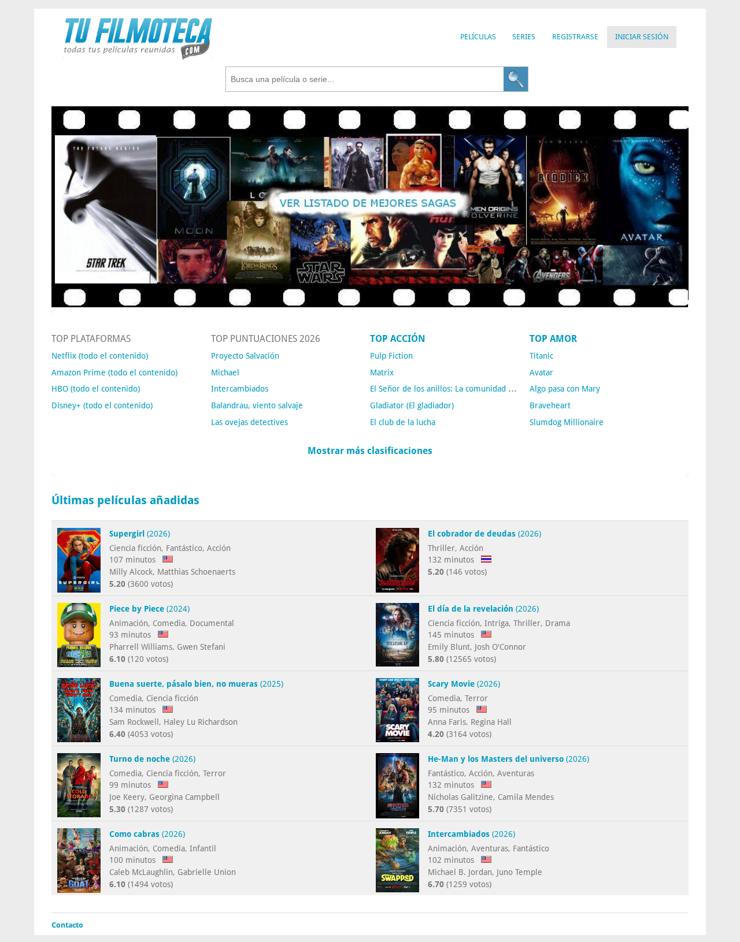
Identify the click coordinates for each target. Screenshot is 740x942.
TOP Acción (398, 338)
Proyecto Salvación (245, 355)
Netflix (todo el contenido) (99, 355)
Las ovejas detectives (249, 422)
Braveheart (550, 405)
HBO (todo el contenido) (95, 388)
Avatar (541, 372)
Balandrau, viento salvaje (257, 405)
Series (523, 36)
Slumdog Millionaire (567, 422)
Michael (225, 372)
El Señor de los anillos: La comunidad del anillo (456, 388)
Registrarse (575, 36)
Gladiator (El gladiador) (412, 405)
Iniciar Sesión (641, 36)
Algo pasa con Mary (565, 388)
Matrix (382, 372)
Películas (478, 36)
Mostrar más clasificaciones (370, 450)
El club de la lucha (402, 422)
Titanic (541, 355)
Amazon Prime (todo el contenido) (114, 372)
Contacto (67, 925)
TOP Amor (553, 338)
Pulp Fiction (391, 355)
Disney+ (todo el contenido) (102, 405)
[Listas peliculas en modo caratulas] (370, 304)
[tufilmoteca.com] (138, 56)
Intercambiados (239, 388)
